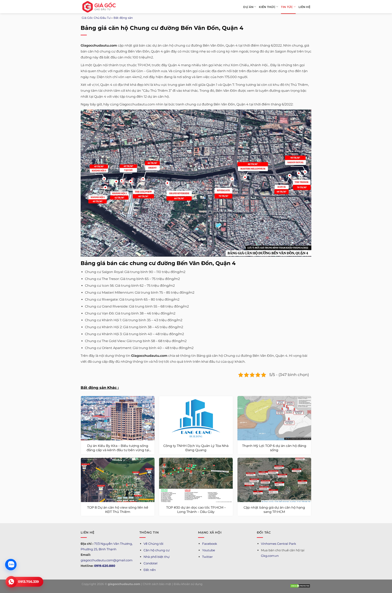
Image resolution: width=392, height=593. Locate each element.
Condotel (150, 563)
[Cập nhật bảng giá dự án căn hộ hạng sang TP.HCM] (274, 480)
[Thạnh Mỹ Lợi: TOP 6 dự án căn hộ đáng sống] (274, 418)
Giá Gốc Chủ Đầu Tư (96, 18)
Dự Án (248, 7)
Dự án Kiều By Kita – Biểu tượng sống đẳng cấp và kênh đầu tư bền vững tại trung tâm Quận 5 (118, 448)
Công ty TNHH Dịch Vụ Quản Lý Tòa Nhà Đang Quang (195, 448)
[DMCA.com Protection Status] (300, 585)
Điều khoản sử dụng (188, 584)
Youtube (208, 550)
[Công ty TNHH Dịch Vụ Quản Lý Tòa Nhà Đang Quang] (196, 418)
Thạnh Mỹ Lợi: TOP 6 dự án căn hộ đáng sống (274, 448)
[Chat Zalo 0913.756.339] (11, 565)
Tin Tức (287, 7)
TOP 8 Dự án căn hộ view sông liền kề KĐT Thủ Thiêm (117, 510)
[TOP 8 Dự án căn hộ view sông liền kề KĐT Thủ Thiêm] (118, 480)
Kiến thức (267, 7)
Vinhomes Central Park (278, 544)
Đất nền (150, 570)
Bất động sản (123, 18)
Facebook (209, 544)
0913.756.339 (28, 582)
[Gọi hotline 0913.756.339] (11, 582)
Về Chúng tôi (153, 544)
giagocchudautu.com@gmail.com (107, 560)
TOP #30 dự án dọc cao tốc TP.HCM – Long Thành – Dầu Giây (196, 510)
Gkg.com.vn (270, 556)
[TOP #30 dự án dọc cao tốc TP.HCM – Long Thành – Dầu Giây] (196, 480)
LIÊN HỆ (304, 7)
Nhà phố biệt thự (156, 557)
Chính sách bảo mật (157, 584)
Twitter (207, 557)
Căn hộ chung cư (156, 550)
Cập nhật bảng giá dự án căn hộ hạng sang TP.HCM (274, 510)
